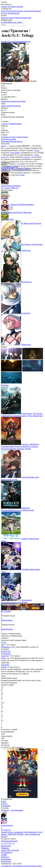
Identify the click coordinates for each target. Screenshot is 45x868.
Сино (36, 155)
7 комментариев (15, 124)
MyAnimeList (6, 852)
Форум (4, 11)
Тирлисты (28, 11)
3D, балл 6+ (6, 830)
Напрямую (5, 169)
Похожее (4, 385)
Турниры (18, 18)
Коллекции (19, 11)
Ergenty (4, 667)
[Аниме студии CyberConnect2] (14, 137)
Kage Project (6, 861)
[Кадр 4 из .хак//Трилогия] (32, 371)
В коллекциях (7, 826)
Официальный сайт (9, 841)
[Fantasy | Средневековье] (12, 810)
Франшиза (26, 169)
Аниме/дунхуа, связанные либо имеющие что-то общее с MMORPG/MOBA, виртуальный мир (21, 833)
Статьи (4, 13)
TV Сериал (5, 188)
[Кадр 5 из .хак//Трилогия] (11, 383)
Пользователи (13, 13)
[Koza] (4, 803)
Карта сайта (37, 866)
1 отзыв (4, 124)
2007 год (9, 207)
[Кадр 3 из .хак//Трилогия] (11, 371)
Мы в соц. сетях (15, 22)
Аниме (4, 6)
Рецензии (37, 11)
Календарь (26, 18)
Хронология (16, 169)
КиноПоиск (6, 859)
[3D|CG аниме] (4, 823)
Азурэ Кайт (15, 153)
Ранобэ (20, 6)
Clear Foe (5, 656)
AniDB (4, 855)
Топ (9, 6)
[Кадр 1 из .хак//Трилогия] (11, 359)
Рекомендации (7, 18)
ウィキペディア (8, 843)
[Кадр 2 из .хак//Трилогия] (32, 359)
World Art (5, 857)
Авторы (4, 198)
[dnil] (3, 801)
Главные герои (7, 219)
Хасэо (3, 146)
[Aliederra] (5, 806)
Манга (14, 6)
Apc (2, 645)
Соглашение (6, 866)
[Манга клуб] (4, 817)
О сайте (4, 22)
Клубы (10, 11)
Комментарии (7, 630)
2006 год (14, 188)
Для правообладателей (22, 866)
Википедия (6, 846)
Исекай (4, 836)
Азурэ (3, 157)
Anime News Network (10, 850)
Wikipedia (5, 848)
